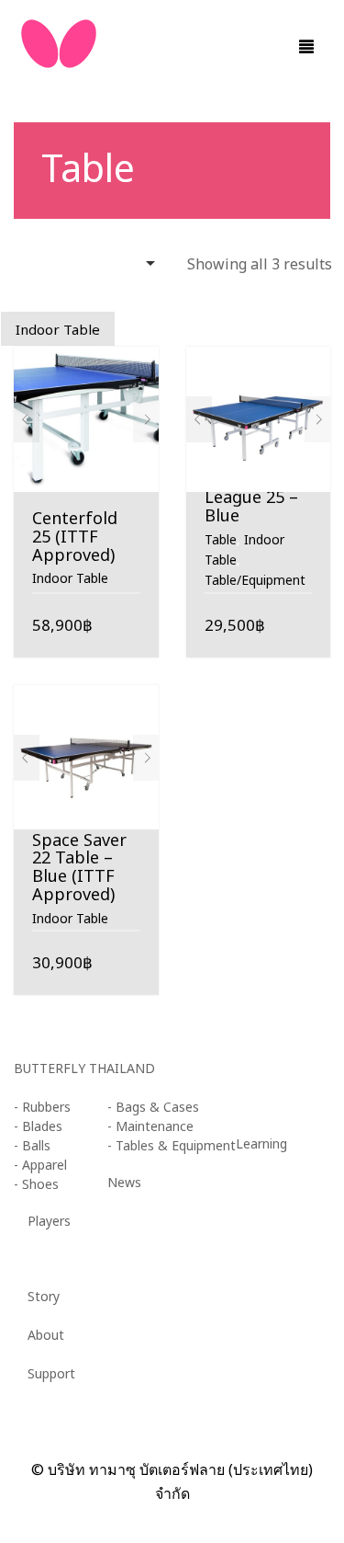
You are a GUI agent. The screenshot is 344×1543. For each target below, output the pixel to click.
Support (51, 1374)
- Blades (38, 1127)
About (46, 1335)
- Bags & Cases (153, 1107)
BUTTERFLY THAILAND (84, 1069)
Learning (261, 1144)
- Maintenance (150, 1127)
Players (49, 1221)
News (124, 1183)
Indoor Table (70, 579)
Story (44, 1297)
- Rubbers (42, 1107)
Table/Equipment (255, 580)
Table (221, 540)
